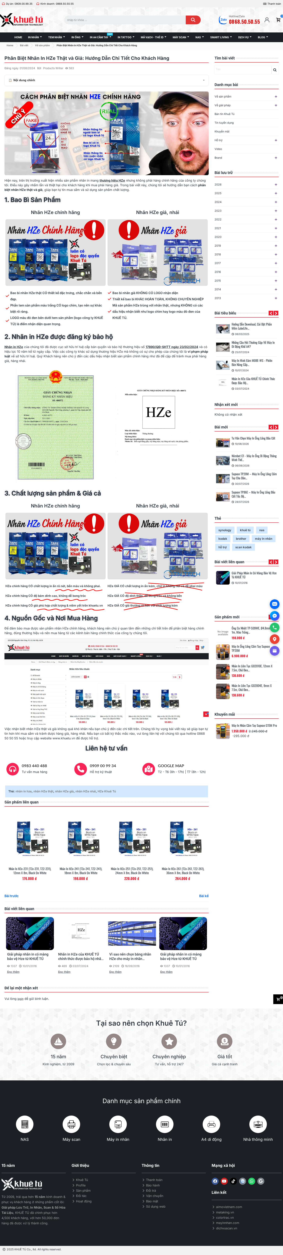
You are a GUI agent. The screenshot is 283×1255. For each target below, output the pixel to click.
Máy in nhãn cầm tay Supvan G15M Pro (254, 725)
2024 (218, 202)
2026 (218, 184)
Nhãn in (165, 1139)
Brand (218, 157)
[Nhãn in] (164, 1124)
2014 (218, 289)
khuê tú (245, 530)
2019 (218, 245)
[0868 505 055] (274, 627)
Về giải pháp (223, 105)
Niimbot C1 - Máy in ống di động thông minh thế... (254, 458)
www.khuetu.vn (64, 738)
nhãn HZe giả (64, 791)
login (21, 998)
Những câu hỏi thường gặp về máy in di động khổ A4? (253, 344)
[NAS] (24, 1124)
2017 (218, 263)
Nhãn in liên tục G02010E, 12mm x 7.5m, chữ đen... (252, 668)
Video (218, 149)
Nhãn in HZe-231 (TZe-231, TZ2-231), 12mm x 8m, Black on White (30, 871)
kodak (222, 538)
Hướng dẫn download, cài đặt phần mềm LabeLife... (252, 326)
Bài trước (11, 896)
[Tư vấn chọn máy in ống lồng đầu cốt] (223, 443)
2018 (218, 254)
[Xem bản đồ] (274, 639)
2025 (218, 193)
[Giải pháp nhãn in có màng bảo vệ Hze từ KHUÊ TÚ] (223, 578)
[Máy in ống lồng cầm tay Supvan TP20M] (223, 652)
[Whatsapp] (251, 1181)
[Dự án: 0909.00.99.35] (3, 3)
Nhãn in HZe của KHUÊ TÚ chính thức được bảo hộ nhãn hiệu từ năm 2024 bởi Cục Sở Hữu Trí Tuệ (80, 956)
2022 (218, 219)
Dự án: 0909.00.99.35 (19, 3)
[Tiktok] (233, 1181)
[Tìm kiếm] (193, 20)
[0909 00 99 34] (80, 769)
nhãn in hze (24, 791)
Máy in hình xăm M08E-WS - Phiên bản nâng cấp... (252, 363)
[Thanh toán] (264, 3)
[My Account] (267, 20)
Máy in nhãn (118, 1139)
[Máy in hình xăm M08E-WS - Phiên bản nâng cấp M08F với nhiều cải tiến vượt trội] (223, 365)
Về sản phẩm (223, 96)
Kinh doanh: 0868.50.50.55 (57, 3)
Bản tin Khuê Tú (224, 114)
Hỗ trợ (218, 140)
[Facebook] (215, 1181)
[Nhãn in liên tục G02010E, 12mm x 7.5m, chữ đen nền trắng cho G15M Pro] (223, 672)
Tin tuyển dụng (224, 122)
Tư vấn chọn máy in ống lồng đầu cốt (253, 438)
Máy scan (71, 1139)
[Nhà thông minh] (258, 1124)
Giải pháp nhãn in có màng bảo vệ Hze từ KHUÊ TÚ (254, 575)
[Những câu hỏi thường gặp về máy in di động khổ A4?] (223, 347)
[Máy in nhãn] (118, 1124)
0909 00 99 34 (103, 766)
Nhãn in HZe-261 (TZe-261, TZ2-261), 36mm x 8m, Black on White (183, 871)
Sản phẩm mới (227, 617)
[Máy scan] (71, 1124)
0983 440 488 (34, 766)
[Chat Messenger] (274, 616)
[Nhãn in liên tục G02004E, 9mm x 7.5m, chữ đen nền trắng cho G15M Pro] (223, 691)
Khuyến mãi (222, 131)
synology (224, 530)
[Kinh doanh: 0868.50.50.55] (37, 3)
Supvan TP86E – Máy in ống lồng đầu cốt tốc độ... (253, 494)
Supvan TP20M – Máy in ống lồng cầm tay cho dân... (254, 476)
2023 (218, 210)
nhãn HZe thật (43, 791)
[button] (271, 313)
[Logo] (242, 1181)
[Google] (260, 1181)
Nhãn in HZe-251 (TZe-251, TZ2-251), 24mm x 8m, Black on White (132, 871)
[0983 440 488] (12, 769)
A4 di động (211, 1139)
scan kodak (243, 547)
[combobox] (121, 20)
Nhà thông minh (258, 1139)
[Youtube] (224, 1181)
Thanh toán (274, 3)
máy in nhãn (263, 538)
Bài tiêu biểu (225, 313)
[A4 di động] (211, 1124)
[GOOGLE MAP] (148, 769)
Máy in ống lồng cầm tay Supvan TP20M (251, 648)
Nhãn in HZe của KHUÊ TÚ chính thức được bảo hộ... (253, 381)
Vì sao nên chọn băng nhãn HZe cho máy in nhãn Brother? (130, 956)
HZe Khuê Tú (107, 791)
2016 (218, 271)
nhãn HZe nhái (85, 791)
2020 (218, 236)
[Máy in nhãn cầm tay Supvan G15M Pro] (223, 731)
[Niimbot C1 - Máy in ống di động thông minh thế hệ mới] (223, 460)
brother (241, 538)
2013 (218, 298)
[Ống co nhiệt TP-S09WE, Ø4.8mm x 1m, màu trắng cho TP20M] (223, 633)
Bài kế (204, 896)
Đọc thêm (13, 971)
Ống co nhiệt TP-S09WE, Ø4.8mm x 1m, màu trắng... (252, 630)
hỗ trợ (222, 547)
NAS (25, 1139)
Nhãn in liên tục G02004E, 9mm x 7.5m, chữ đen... (252, 688)
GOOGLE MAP (171, 766)
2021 (218, 228)
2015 (218, 280)
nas (261, 530)
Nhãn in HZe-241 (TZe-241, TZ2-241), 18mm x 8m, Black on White (81, 871)
